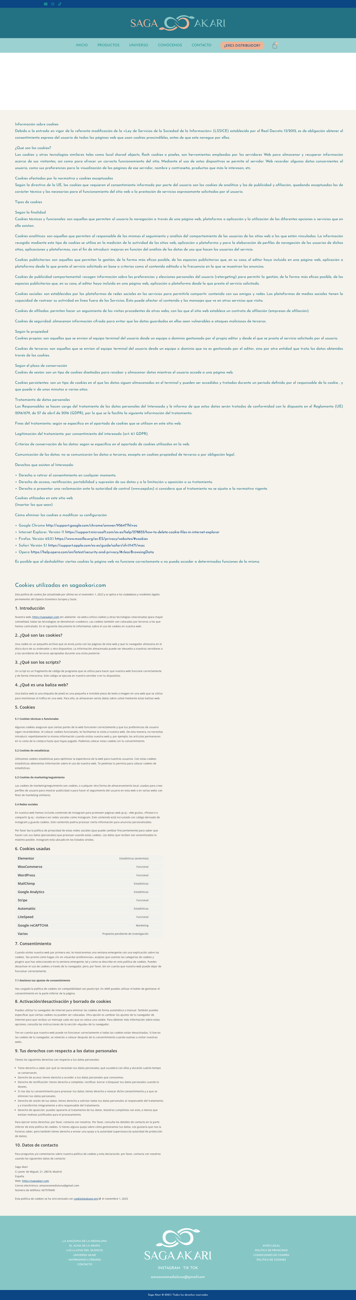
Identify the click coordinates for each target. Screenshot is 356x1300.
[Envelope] (45, 3)
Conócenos (170, 45)
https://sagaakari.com (45, 617)
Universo (138, 45)
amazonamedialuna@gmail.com (178, 1277)
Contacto (201, 45)
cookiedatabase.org (86, 1198)
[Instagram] (52, 3)
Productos (108, 45)
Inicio (82, 45)
